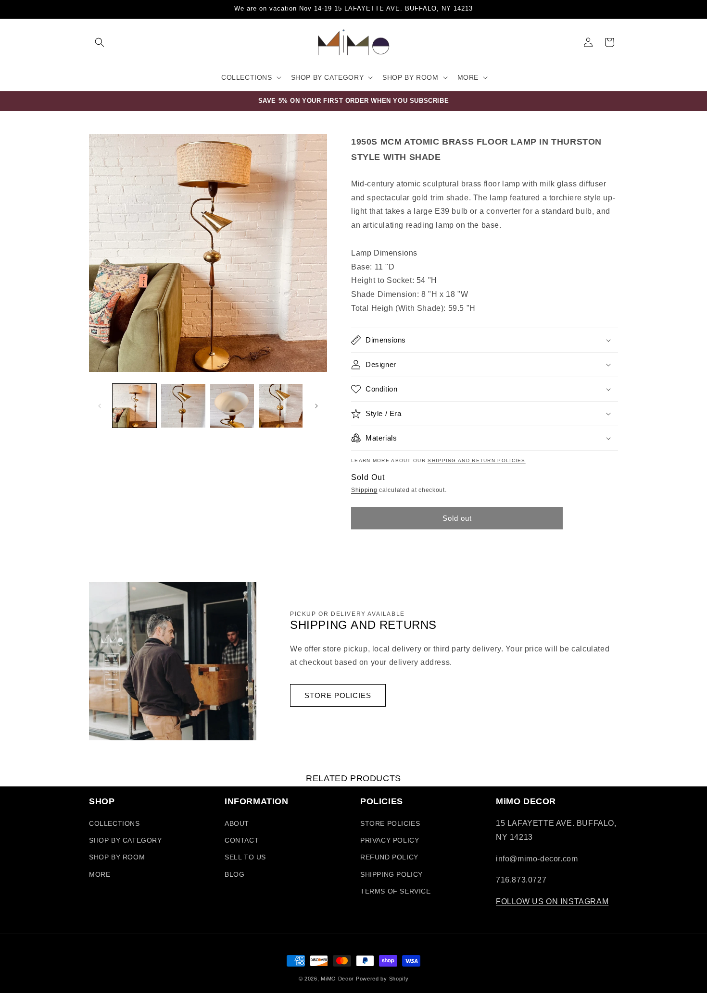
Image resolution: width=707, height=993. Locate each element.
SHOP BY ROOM (117, 857)
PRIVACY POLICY (389, 840)
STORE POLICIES (337, 695)
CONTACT (242, 840)
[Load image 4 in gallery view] (281, 406)
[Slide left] (99, 406)
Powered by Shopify (382, 978)
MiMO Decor (337, 978)
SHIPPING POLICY (391, 874)
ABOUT (237, 823)
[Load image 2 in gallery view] (183, 406)
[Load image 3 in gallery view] (232, 406)
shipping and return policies (476, 460)
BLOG (234, 874)
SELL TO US (245, 857)
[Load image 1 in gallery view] (134, 406)
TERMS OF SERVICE (395, 891)
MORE (99, 874)
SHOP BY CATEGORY (125, 840)
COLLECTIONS (114, 823)
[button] (99, 42)
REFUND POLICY (389, 857)
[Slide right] (316, 406)
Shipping (364, 490)
